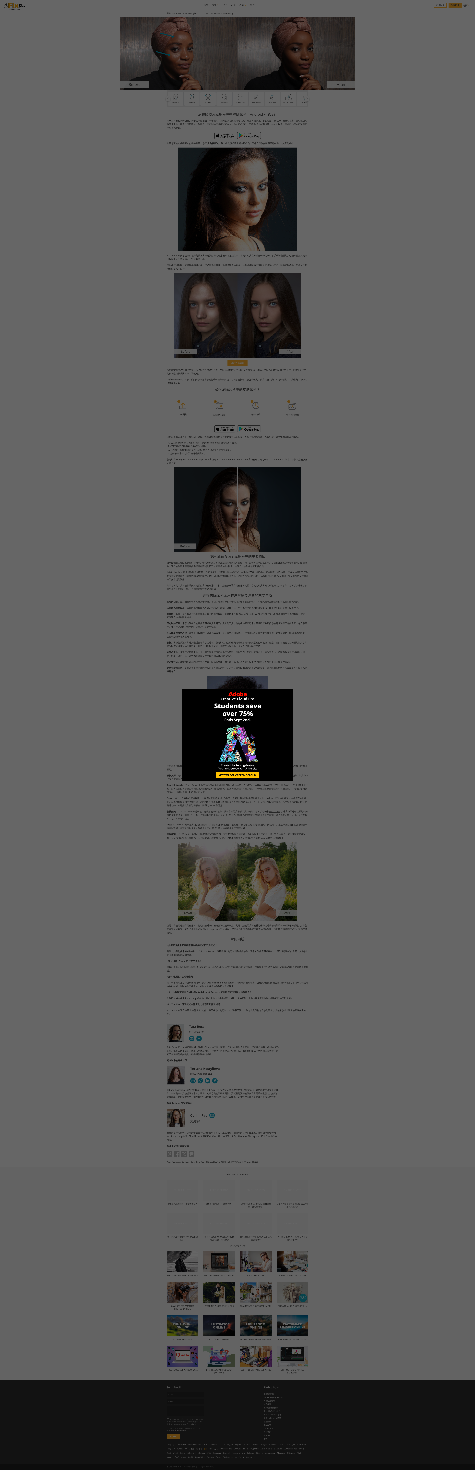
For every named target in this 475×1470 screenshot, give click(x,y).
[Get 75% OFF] (237, 735)
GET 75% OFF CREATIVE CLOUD (237, 775)
